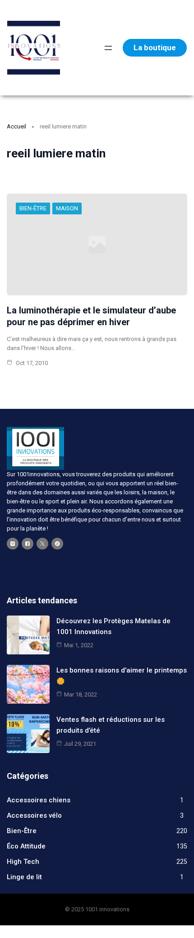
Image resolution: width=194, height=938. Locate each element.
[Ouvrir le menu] (108, 48)
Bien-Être (32, 208)
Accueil (16, 126)
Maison (67, 208)
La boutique (155, 47)
